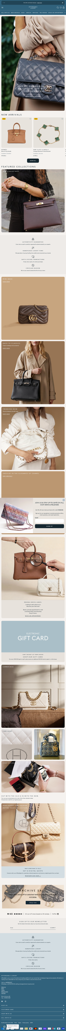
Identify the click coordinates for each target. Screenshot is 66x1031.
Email (36, 517)
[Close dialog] (64, 500)
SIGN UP (49, 526)
